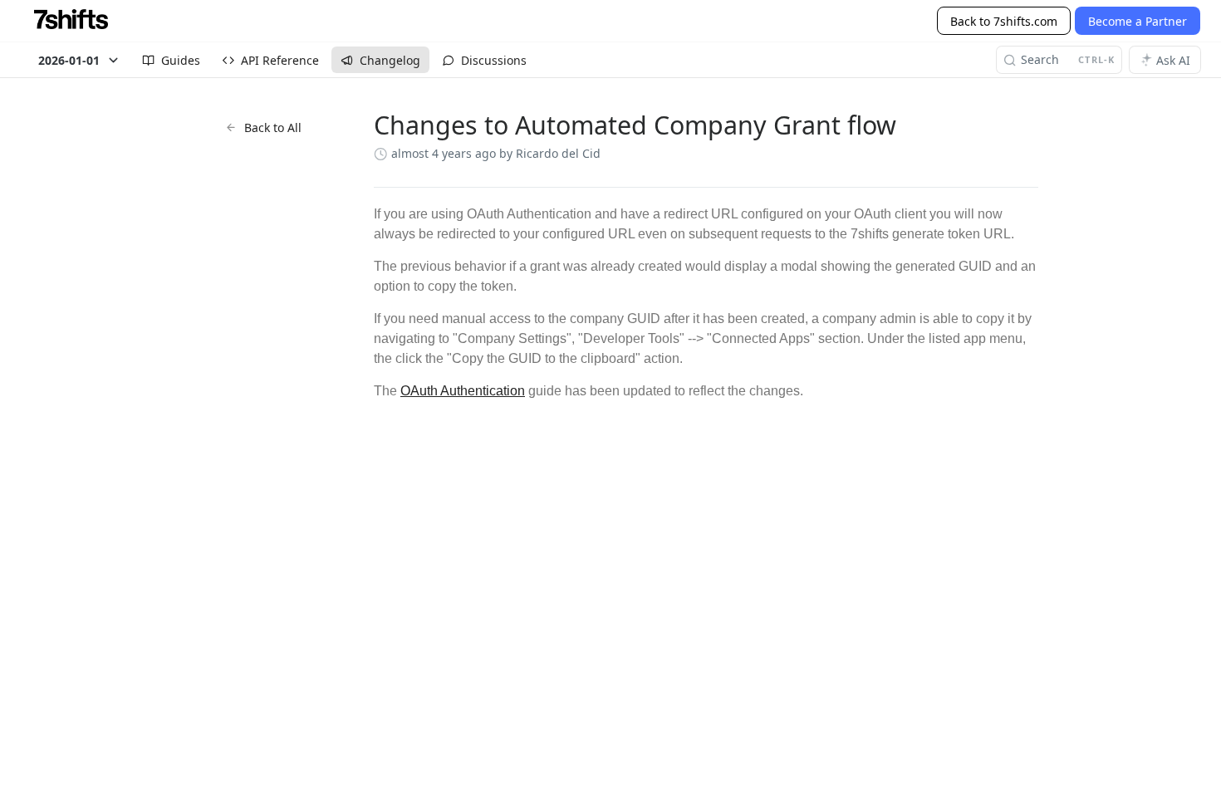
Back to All (273, 127)
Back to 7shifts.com (1003, 21)
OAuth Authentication (462, 391)
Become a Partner (1137, 21)
